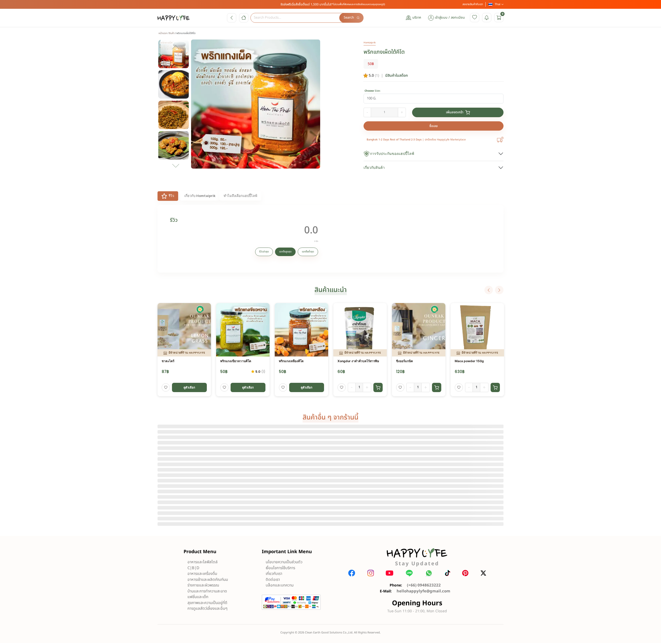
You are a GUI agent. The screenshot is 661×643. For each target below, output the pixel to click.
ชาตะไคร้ (168, 361)
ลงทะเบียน (458, 17)
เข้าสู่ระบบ (441, 17)
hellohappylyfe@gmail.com (423, 591)
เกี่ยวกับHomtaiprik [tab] (199, 196)
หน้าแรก (163, 33)
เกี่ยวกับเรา (274, 574)
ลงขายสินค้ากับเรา (472, 4)
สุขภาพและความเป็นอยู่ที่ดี (207, 603)
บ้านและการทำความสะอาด (207, 591)
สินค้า (172, 33)
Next (176, 166)
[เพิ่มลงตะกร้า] (378, 387)
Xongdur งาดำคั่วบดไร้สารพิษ (358, 361)
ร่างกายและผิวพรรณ (203, 585)
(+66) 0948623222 (424, 585)
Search (349, 17)
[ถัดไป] (499, 290)
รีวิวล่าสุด (264, 252)
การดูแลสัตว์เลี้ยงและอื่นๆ (207, 609)
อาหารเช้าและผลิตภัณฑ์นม (207, 580)
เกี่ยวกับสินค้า (374, 167)
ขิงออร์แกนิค (404, 361)
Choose (373, 91)
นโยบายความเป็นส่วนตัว (284, 562)
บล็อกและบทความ (280, 585)
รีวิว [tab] (171, 196)
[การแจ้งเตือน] (486, 17)
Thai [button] (497, 4)
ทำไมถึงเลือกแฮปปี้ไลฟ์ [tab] (240, 196)
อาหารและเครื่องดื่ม (202, 574)
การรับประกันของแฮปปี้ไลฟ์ (392, 154)
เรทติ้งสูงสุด (285, 252)
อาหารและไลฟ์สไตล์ (202, 562)
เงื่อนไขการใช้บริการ (280, 568)
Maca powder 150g (469, 361)
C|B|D (193, 568)
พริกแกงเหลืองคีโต (291, 361)
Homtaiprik (370, 42)
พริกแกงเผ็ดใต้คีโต (384, 52)
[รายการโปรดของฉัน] (474, 17)
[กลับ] (231, 17)
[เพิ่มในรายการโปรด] (166, 387)
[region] (176, 107)
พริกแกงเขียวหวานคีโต (235, 361)
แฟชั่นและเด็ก (197, 597)
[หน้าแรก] (243, 17)
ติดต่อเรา (273, 580)
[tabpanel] (330, 239)
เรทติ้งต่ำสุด (308, 252)
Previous (176, 48)
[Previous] (488, 290)
